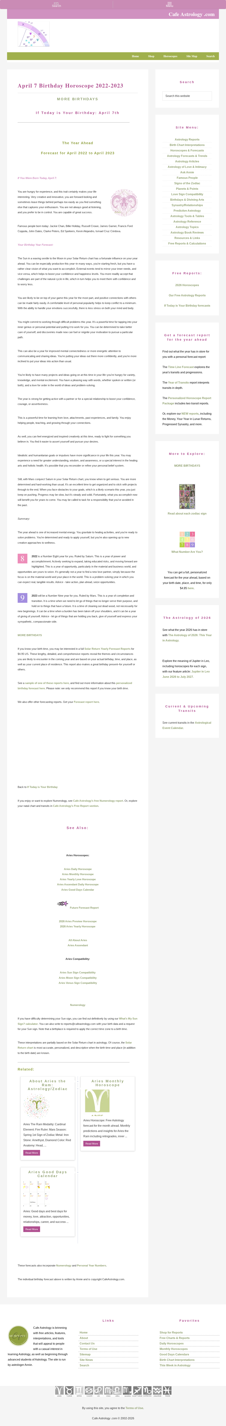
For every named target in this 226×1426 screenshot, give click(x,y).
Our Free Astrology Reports (187, 295)
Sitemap (85, 1354)
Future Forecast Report (84, 907)
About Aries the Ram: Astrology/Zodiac (48, 1085)
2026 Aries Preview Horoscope (78, 921)
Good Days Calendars (174, 1354)
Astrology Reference (187, 221)
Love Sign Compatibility (187, 194)
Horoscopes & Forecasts (187, 150)
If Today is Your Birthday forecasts (187, 305)
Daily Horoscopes (172, 1343)
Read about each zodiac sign (187, 513)
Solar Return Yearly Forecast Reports (107, 648)
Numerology (77, 1004)
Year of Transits (178, 382)
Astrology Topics (187, 227)
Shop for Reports (171, 1332)
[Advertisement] (78, 744)
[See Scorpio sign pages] (127, 1397)
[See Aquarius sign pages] (157, 1397)
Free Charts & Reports (175, 1338)
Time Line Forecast (181, 367)
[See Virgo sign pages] (108, 1397)
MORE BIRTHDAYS (77, 99)
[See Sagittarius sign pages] (137, 1397)
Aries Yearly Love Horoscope (78, 879)
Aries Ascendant (78, 945)
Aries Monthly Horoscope (78, 874)
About (84, 1338)
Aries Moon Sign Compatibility (78, 977)
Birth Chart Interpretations (187, 145)
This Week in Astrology (175, 1365)
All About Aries (78, 940)
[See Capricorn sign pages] (147, 1397)
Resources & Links (187, 238)
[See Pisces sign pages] (167, 1397)
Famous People (187, 177)
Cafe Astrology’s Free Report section (75, 805)
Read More (31, 1152)
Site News (86, 1359)
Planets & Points (187, 188)
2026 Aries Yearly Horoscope (77, 926)
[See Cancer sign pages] (88, 1397)
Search (84, 1365)
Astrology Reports (187, 139)
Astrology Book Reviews (187, 232)
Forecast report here (86, 701)
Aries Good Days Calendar (77, 889)
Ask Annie (187, 172)
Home (84, 1332)
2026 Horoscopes (187, 285)
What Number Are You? (187, 551)
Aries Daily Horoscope (78, 869)
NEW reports (190, 413)
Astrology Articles (187, 161)
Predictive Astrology (187, 210)
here (191, 588)
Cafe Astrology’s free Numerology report (98, 800)
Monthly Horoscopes (174, 1348)
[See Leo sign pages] (98, 1397)
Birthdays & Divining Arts (187, 199)
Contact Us (87, 1343)
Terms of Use (88, 1348)
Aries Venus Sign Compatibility (78, 982)
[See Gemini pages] (79, 1397)
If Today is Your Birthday (42, 786)
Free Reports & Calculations (187, 243)
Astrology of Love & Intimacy (187, 166)
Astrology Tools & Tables (187, 216)
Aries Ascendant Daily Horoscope (78, 884)
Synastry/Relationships (187, 205)
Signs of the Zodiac (187, 183)
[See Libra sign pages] (117, 1397)
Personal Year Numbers (91, 1265)
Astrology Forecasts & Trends (187, 155)
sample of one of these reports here (47, 682)
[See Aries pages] (59, 1397)
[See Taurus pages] (69, 1397)
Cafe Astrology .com (44, 32)
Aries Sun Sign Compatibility (78, 972)
